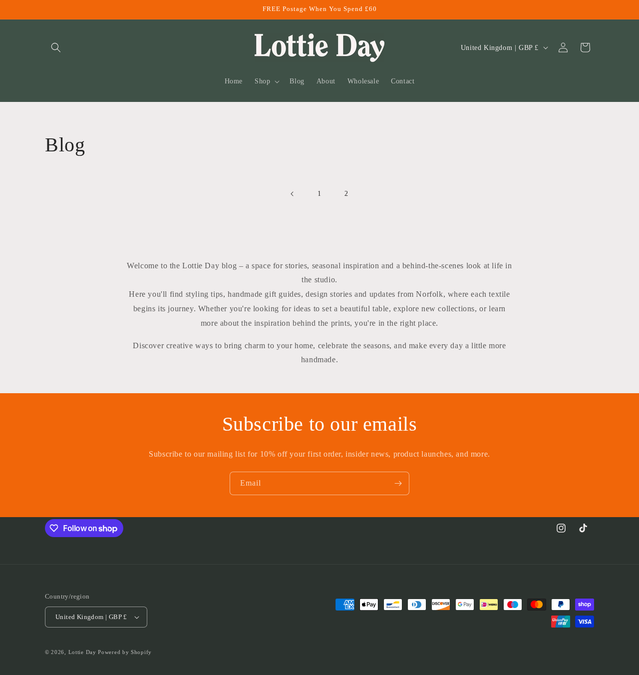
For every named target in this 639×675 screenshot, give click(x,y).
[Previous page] (293, 194)
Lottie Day (82, 652)
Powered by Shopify (125, 652)
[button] (56, 47)
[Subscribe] (398, 483)
